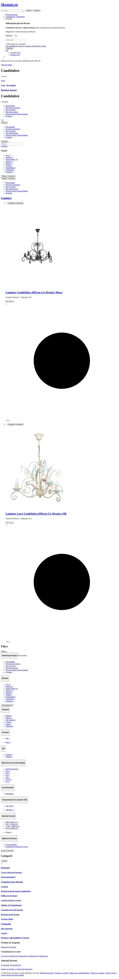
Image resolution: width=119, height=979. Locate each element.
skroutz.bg (28, 969)
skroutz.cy (12, 969)
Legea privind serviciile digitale (12, 975)
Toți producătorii (7, 705)
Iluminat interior (9, 90)
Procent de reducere (13, 108)
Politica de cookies (97, 973)
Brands (4, 141)
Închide (4, 861)
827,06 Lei (10, 301)
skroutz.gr (4, 969)
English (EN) (15, 55)
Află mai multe (6, 65)
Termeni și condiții (61, 973)
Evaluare (9, 116)
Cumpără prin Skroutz (12, 882)
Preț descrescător (12, 112)
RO (7, 51)
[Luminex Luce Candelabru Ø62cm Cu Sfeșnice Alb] (62, 468)
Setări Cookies (111, 973)
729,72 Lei (10, 522)
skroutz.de (20, 969)
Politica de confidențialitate (79, 973)
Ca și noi (4, 956)
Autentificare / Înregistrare (15, 17)
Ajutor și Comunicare (11, 905)
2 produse (11, 176)
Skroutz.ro (9, 4)
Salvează (10, 48)
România (9, 19)
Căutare (28, 10)
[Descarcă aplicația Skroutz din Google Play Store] (15, 965)
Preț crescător (10, 110)
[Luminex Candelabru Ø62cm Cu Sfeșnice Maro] (62, 246)
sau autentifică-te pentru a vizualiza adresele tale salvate (26, 46)
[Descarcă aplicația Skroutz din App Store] (5, 965)
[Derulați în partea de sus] (2, 863)
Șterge (4, 176)
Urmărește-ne (13, 956)
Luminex (4, 146)
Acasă (3, 81)
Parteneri (5, 868)
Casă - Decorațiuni (8, 85)
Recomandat (10, 106)
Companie (6, 924)
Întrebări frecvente (46, 973)
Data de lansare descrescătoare (17, 114)
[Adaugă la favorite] (6, 203)
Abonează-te (23, 956)
